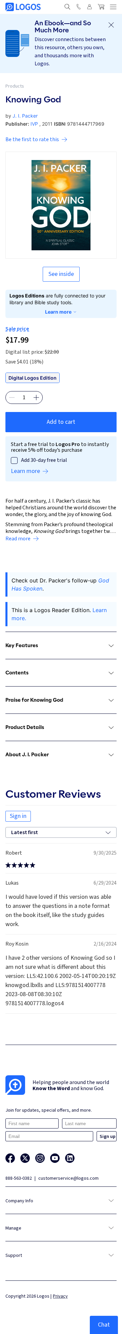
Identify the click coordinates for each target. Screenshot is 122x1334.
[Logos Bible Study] (23, 7)
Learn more (58, 312)
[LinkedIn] (70, 1158)
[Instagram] (40, 1158)
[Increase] (36, 397)
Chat (104, 1325)
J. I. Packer (25, 116)
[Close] (111, 25)
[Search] (67, 7)
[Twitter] (25, 1158)
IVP (34, 124)
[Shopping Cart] (101, 6)
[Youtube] (55, 1158)
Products (14, 86)
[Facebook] (10, 1158)
